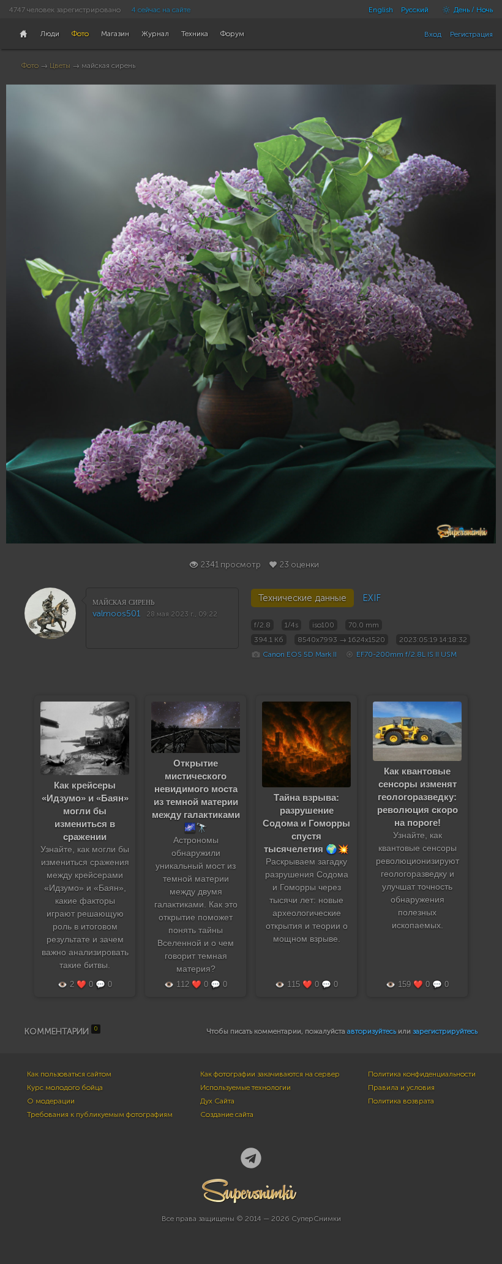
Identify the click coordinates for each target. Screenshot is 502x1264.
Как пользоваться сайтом (69, 1074)
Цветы (60, 65)
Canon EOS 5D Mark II (300, 654)
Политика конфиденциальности (422, 1074)
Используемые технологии (245, 1087)
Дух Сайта (217, 1101)
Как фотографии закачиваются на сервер (270, 1074)
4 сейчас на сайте (161, 10)
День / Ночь (472, 10)
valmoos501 (116, 613)
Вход (432, 34)
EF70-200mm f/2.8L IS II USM (406, 654)
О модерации (51, 1101)
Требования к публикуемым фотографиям (100, 1114)
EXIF (371, 598)
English (381, 10)
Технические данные (302, 598)
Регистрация (471, 34)
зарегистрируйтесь (445, 1031)
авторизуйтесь (371, 1031)
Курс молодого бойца (65, 1087)
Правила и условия (401, 1087)
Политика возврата (401, 1101)
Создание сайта (226, 1114)
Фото (30, 65)
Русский (415, 10)
